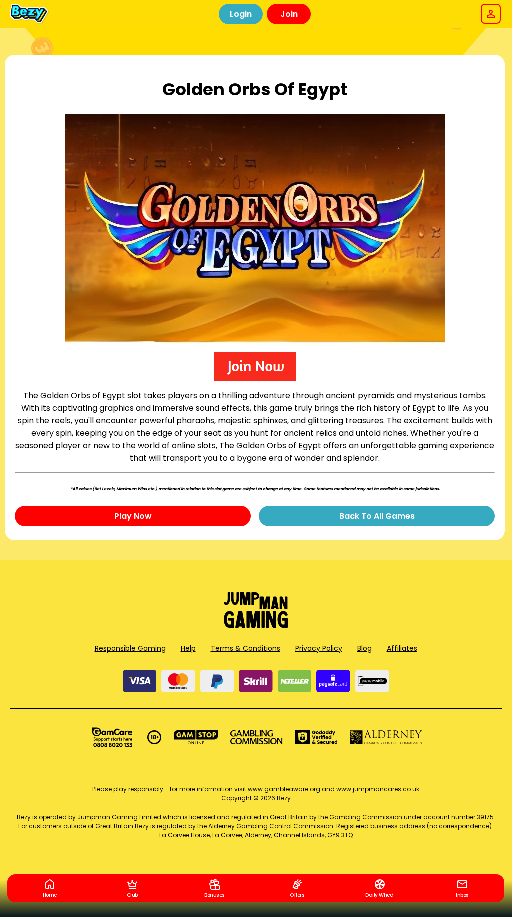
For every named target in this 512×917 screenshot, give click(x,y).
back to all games (377, 516)
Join (289, 14)
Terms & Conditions (245, 648)
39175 (485, 817)
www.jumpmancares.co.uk (378, 789)
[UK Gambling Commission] (256, 737)
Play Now (133, 516)
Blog (365, 648)
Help (188, 648)
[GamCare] (112, 737)
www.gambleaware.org (284, 789)
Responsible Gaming (130, 648)
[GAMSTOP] (196, 737)
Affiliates (402, 648)
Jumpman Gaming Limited (120, 817)
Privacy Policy (319, 648)
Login (241, 14)
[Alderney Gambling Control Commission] (386, 737)
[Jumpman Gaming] (256, 625)
